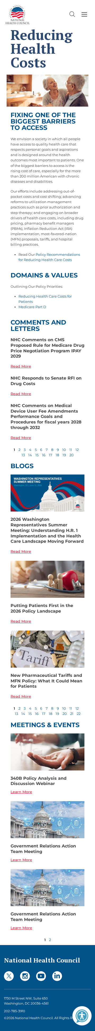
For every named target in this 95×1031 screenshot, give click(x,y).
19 (64, 455)
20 (71, 455)
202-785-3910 (14, 1011)
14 (30, 455)
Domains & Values (44, 275)
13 (23, 455)
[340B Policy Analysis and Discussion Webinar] (47, 751)
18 (57, 455)
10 (64, 450)
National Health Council (42, 960)
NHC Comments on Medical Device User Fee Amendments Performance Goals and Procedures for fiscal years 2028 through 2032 (46, 416)
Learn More (21, 792)
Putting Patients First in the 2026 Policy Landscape (42, 608)
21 (71, 713)
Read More (21, 366)
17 (50, 455)
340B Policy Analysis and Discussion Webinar (38, 781)
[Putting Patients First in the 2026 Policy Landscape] (47, 579)
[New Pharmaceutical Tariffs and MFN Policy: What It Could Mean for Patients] (47, 649)
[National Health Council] (17, 14)
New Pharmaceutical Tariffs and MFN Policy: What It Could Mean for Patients (46, 681)
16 (43, 455)
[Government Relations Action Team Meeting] (47, 819)
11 (70, 450)
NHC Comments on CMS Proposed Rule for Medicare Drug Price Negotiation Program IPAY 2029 (47, 348)
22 (78, 713)
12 (77, 450)
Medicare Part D (32, 307)
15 (37, 455)
